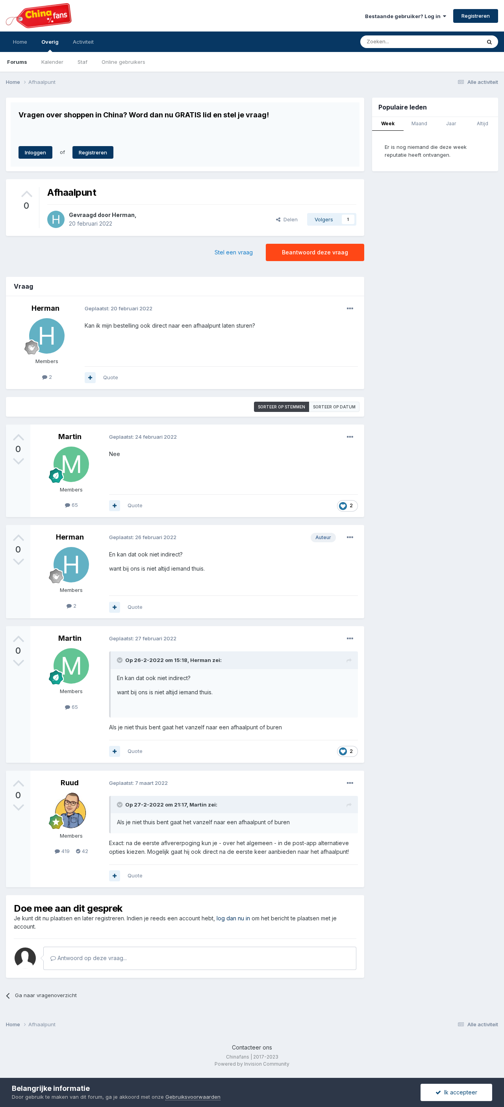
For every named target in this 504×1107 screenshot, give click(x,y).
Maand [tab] (419, 123)
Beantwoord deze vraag (315, 252)
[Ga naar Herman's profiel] (56, 219)
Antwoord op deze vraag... (91, 958)
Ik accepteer (459, 1092)
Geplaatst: (118, 308)
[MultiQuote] (90, 377)
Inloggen (35, 152)
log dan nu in (233, 918)
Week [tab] (388, 123)
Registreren (475, 16)
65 (74, 505)
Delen (289, 219)
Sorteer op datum (334, 406)
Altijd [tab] (482, 123)
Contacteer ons (252, 1047)
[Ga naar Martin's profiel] (71, 464)
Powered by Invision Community (252, 1064)
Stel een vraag (234, 252)
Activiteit (83, 42)
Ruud (70, 783)
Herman (123, 214)
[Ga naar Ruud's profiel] (71, 810)
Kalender (52, 62)
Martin (70, 436)
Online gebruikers (123, 62)
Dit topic (460, 42)
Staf (82, 62)
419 (65, 851)
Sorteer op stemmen (281, 406)
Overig (50, 42)
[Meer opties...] (350, 308)
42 (84, 851)
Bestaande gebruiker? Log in (404, 16)
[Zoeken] (489, 41)
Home (20, 42)
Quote (110, 377)
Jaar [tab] (451, 123)
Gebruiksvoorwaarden (192, 1097)
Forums (17, 62)
